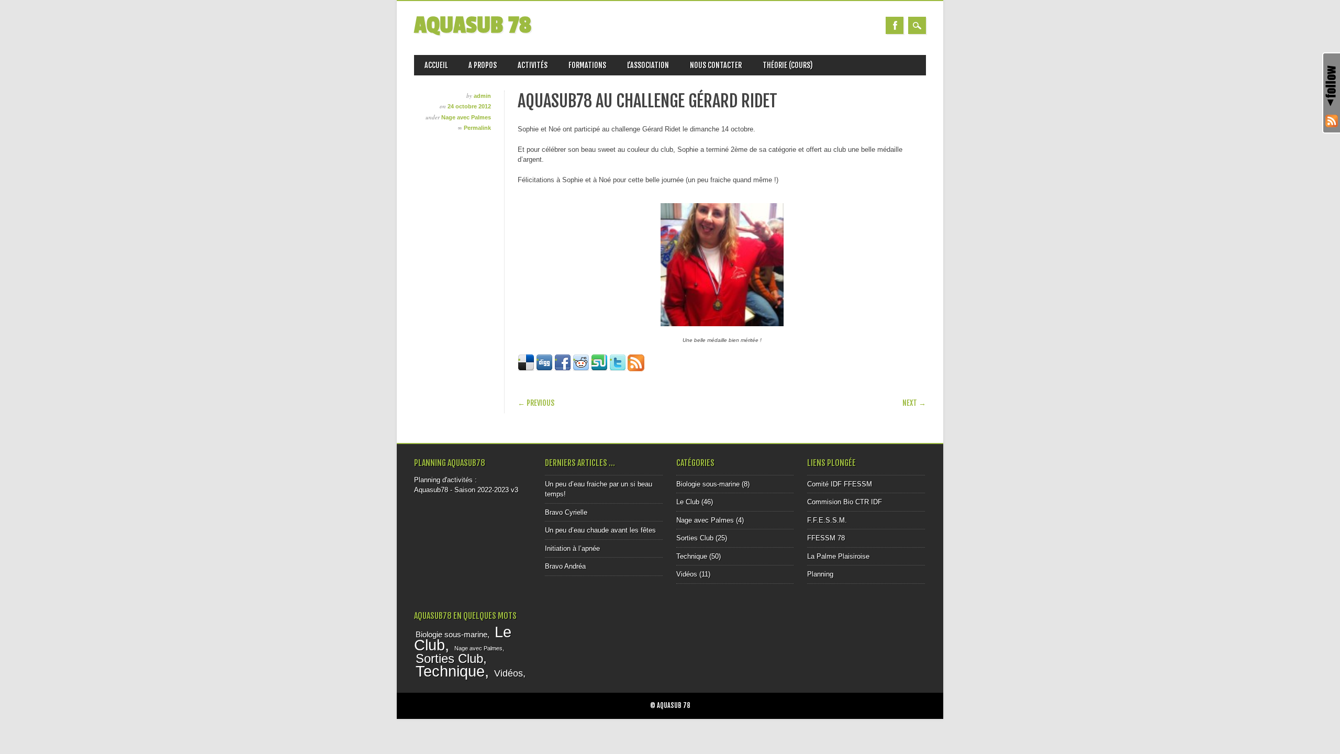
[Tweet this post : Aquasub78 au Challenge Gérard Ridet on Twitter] (617, 369)
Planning (820, 574)
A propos (482, 65)
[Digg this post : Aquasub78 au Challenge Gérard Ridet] (544, 369)
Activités (533, 65)
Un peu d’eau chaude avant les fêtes (600, 530)
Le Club (687, 502)
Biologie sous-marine (708, 484)
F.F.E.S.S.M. (827, 520)
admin (482, 96)
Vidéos (686, 574)
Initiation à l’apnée (572, 548)
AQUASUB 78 (472, 25)
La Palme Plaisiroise (838, 556)
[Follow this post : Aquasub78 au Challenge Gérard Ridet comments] (636, 369)
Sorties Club (694, 538)
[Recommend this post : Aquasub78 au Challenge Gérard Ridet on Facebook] (562, 369)
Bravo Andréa (565, 566)
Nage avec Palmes (466, 117)
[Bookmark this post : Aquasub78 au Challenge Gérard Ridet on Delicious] (526, 369)
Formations (587, 65)
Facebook (894, 25)
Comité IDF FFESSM (839, 484)
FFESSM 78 (826, 538)
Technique (691, 556)
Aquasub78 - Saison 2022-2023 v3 (466, 490)
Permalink (477, 128)
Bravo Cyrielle (566, 512)
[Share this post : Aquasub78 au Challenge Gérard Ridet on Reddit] (581, 369)
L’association (648, 65)
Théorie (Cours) (788, 65)
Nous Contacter (716, 65)
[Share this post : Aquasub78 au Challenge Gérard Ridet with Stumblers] (599, 369)
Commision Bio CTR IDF (844, 502)
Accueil (436, 65)
